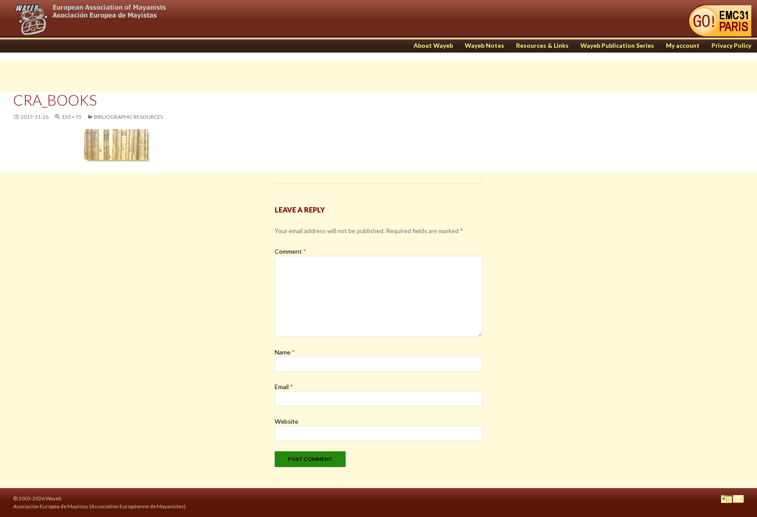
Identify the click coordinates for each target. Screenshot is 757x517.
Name (285, 352)
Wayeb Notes (484, 45)
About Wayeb (433, 45)
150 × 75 (71, 116)
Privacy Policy (731, 45)
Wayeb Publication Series (617, 45)
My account (683, 45)
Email (284, 386)
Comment (290, 251)
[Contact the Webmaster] (738, 498)
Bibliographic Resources (128, 116)
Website (286, 421)
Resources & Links (542, 45)
